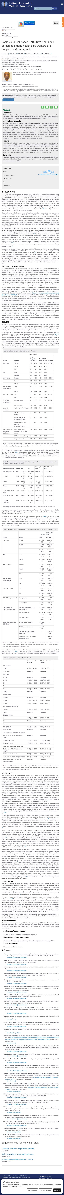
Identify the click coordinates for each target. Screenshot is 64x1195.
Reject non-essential (45, 1190)
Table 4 (17, 652)
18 (4, 812)
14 (12, 246)
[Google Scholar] (22, 957)
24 (10, 898)
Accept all (57, 1190)
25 (12, 898)
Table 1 (56, 334)
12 (13, 242)
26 (20, 905)
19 (5, 812)
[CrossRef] (9, 957)
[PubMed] (15, 957)
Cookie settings (32, 1190)
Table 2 (17, 452)
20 (2, 827)
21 (25, 846)
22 (17, 861)
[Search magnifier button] (56, 8)
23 (20, 894)
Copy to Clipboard (8, 100)
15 (35, 252)
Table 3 (45, 516)
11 (12, 242)
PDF (57, 23)
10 (34, 233)
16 (49, 797)
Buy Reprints (30, 23)
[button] (61, 4)
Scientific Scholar (13, 1177)
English (5, 30)
